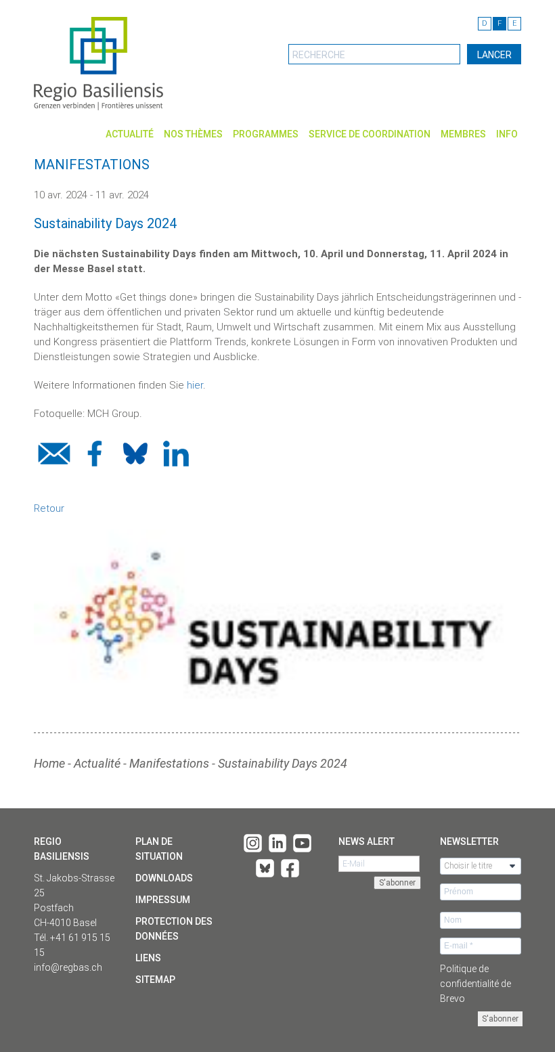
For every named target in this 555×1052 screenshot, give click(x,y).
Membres (463, 134)
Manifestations (169, 763)
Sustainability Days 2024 (282, 763)
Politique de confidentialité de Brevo (475, 983)
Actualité (130, 134)
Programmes (265, 134)
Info (507, 134)
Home (49, 763)
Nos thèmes (193, 134)
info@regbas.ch (68, 967)
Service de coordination (369, 134)
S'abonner (500, 1019)
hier (195, 385)
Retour (49, 508)
